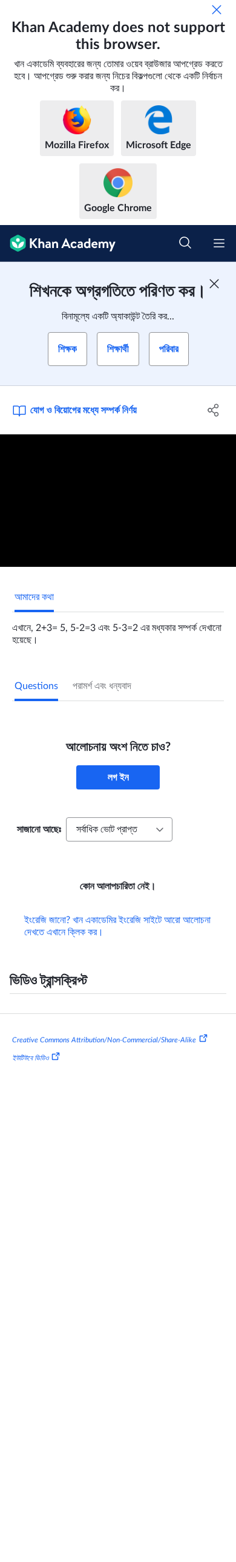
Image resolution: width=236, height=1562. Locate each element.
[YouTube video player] (118, 500)
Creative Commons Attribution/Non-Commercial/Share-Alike (104, 1040)
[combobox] (119, 829)
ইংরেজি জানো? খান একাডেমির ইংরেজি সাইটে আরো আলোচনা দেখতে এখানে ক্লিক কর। (117, 926)
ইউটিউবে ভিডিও (30, 1057)
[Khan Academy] (58, 243)
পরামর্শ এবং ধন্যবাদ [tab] (102, 686)
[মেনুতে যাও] (219, 243)
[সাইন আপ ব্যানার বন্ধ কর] (214, 284)
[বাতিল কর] (216, 9)
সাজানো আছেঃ (39, 829)
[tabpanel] (118, 629)
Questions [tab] (36, 686)
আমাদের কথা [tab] (34, 597)
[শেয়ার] (213, 410)
